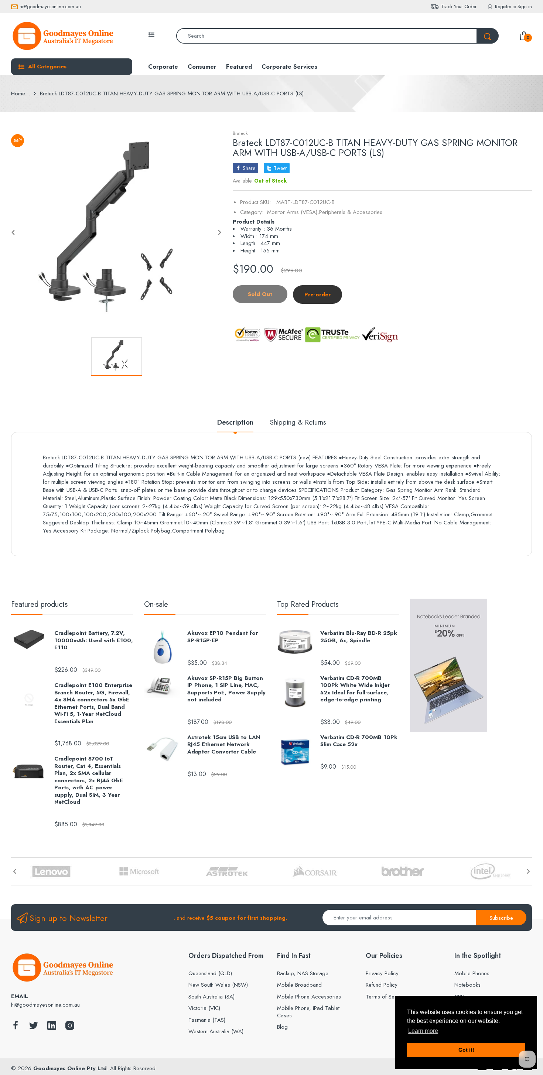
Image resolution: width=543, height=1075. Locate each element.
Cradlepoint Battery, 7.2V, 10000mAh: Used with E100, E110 (93, 641)
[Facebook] (15, 1027)
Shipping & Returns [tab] (298, 422)
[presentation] (14, 871)
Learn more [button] (423, 1031)
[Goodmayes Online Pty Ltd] (63, 36)
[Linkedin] (51, 1027)
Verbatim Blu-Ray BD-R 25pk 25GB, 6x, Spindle (358, 637)
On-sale (156, 604)
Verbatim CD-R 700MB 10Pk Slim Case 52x (358, 741)
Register (503, 6)
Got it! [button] (466, 1050)
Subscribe (501, 918)
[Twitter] (33, 1027)
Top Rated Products (307, 604)
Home (18, 93)
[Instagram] (69, 1027)
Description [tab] (235, 422)
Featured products (39, 604)
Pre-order (317, 294)
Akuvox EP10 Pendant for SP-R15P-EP (222, 637)
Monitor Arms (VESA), (293, 212)
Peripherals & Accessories (350, 212)
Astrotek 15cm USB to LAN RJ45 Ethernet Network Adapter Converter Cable (223, 745)
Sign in (525, 6)
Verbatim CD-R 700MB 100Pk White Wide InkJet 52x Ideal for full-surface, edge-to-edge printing (355, 689)
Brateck (240, 133)
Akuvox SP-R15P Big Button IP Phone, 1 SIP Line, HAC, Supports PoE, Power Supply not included (226, 689)
